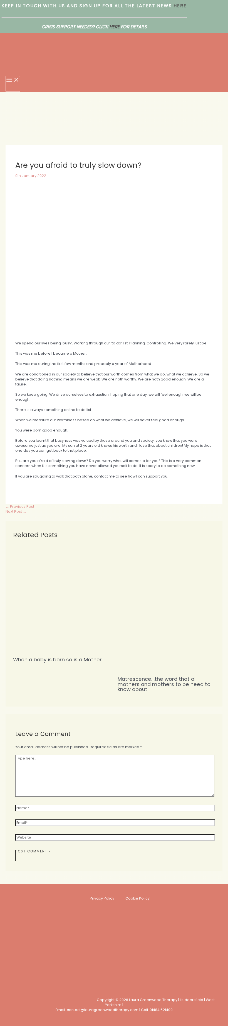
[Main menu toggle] (13, 84)
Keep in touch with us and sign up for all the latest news (86, 5)
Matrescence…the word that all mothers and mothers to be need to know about (164, 683)
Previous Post (20, 506)
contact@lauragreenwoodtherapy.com (102, 1009)
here (179, 5)
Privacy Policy (102, 898)
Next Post (16, 511)
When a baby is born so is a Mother (57, 659)
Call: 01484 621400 (157, 1009)
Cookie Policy (137, 898)
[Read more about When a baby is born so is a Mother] (61, 649)
